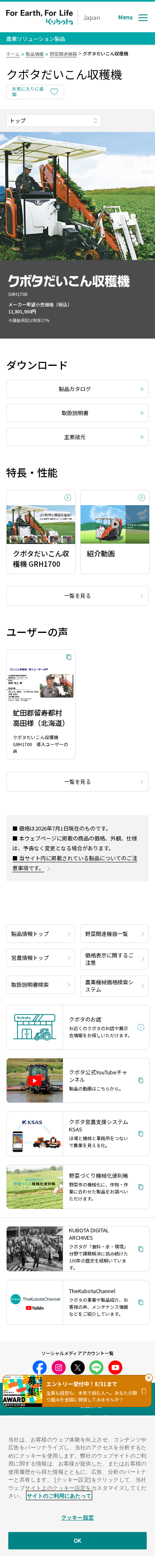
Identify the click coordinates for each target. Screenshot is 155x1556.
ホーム (13, 53)
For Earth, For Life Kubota (39, 17)
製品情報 (35, 53)
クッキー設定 (77, 1517)
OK (77, 1540)
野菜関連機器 (63, 53)
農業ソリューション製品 (35, 39)
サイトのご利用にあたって (59, 1495)
